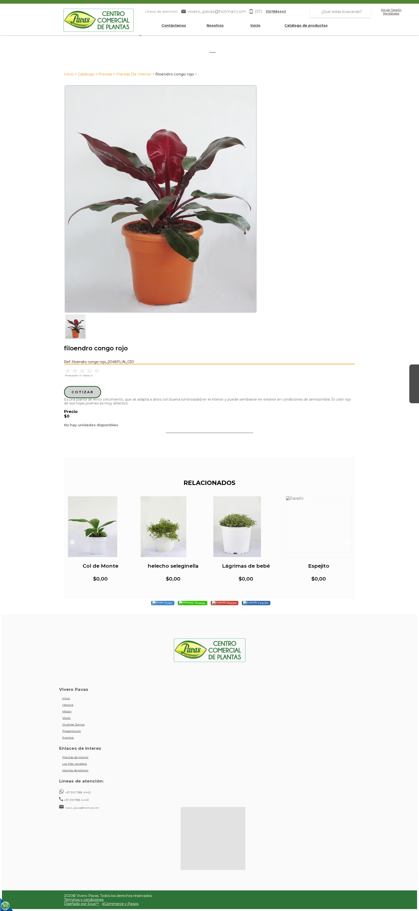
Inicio (255, 25)
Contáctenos (173, 25)
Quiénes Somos (73, 724)
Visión (66, 718)
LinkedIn (262, 602)
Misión (67, 711)
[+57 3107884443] (414, 398)
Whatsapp (199, 602)
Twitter (168, 602)
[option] (209, 199)
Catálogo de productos (306, 25)
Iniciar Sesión (391, 10)
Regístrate (391, 13)
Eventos (68, 737)
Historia (67, 705)
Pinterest (231, 602)
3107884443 (276, 11)
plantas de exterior (75, 770)
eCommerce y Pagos (120, 904)
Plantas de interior (75, 757)
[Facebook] (414, 369)
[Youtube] (414, 389)
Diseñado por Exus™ (81, 904)
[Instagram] (414, 379)
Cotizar (83, 392)
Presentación (71, 731)
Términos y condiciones (84, 899)
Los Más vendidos (74, 764)
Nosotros (215, 25)
